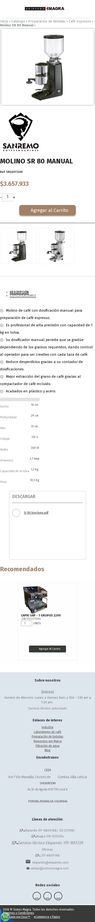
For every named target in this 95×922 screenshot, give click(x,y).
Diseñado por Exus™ (16, 917)
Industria (47, 727)
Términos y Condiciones (18, 913)
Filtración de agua (47, 746)
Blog (47, 750)
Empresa (47, 691)
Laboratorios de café (47, 732)
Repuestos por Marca (48, 741)
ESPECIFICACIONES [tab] (23, 295)
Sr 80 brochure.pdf (36, 512)
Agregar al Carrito (49, 648)
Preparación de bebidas (47, 736)
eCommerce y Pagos (47, 917)
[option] (47, 66)
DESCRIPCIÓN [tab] (19, 292)
